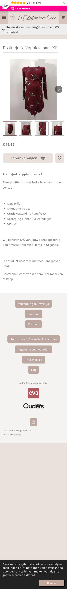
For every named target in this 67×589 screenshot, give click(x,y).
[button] (10, 128)
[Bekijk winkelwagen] (63, 17)
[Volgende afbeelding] (58, 89)
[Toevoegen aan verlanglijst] (59, 158)
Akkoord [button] (52, 583)
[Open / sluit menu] (4, 17)
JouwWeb (18, 435)
